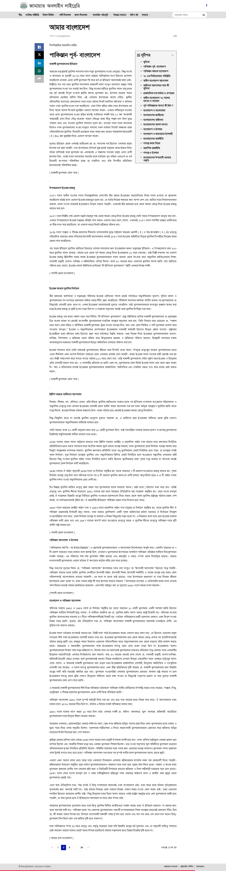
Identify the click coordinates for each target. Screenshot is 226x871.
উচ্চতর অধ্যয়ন (119, 14)
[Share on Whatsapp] (39, 71)
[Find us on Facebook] (206, 6)
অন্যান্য (145, 14)
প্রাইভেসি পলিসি (186, 866)
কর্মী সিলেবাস (65, 14)
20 (82, 847)
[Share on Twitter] (39, 55)
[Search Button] (204, 15)
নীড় (20, 14)
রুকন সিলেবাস (81, 14)
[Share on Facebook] (39, 47)
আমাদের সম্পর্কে (170, 866)
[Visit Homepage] (50, 6)
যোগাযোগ (200, 866)
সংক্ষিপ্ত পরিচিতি (32, 14)
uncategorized (63, 36)
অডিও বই (134, 14)
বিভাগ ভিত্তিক (48, 14)
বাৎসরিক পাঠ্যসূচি (100, 14)
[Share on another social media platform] (39, 79)
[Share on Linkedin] (39, 63)
